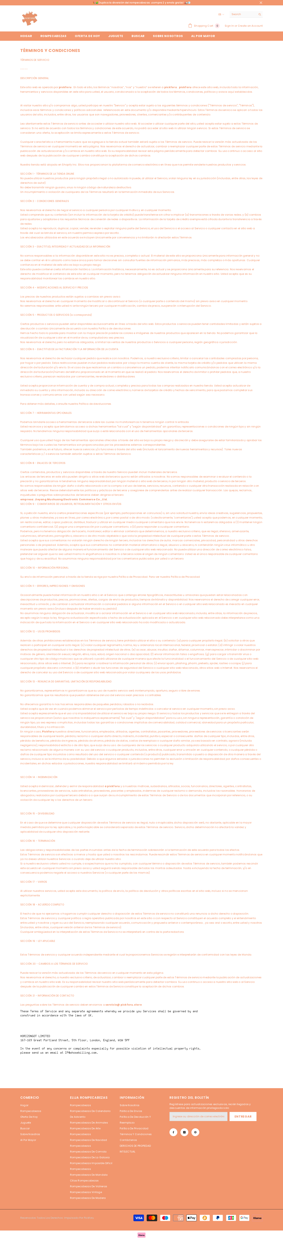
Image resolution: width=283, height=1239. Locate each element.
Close (261, 3)
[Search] (246, 14)
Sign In (229, 26)
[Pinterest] (195, 1132)
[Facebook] (173, 1132)
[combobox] (243, 14)
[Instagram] (184, 1132)
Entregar (243, 1116)
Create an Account (250, 26)
